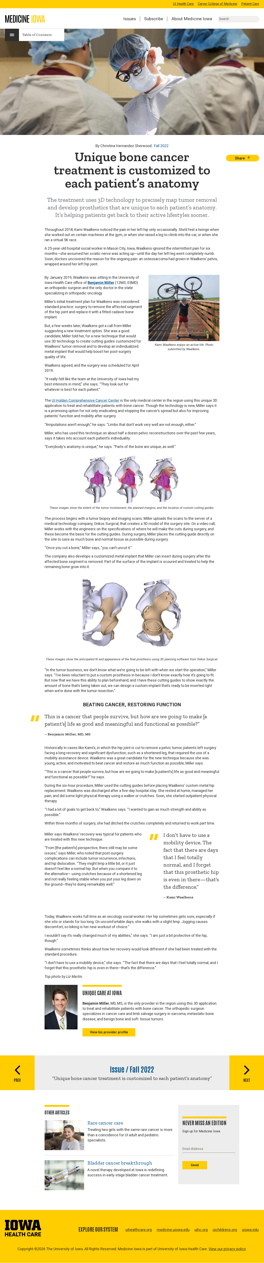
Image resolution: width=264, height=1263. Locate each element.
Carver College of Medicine (217, 4)
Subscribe (153, 18)
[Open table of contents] (12, 35)
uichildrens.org (225, 1230)
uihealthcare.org (138, 1230)
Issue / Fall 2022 (132, 1069)
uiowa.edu (250, 1230)
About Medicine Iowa (191, 18)
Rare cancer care (105, 1123)
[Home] (25, 19)
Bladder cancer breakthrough (119, 1163)
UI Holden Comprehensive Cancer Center (85, 400)
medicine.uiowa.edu (173, 1230)
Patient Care (250, 4)
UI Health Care (183, 4)
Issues (129, 18)
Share (242, 158)
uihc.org (201, 1230)
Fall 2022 (161, 146)
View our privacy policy (227, 1249)
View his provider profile (109, 1032)
